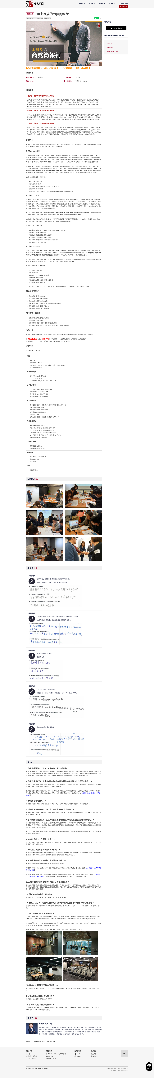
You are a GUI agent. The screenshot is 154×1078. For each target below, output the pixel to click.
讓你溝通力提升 (30, 18)
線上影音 (92, 3)
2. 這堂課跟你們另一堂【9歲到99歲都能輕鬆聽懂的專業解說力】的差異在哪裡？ (58, 781)
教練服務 (102, 3)
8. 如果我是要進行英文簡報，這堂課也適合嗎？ (45, 860)
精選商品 (112, 3)
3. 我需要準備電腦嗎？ (35, 801)
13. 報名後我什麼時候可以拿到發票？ (41, 985)
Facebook (79, 1054)
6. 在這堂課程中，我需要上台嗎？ (39, 839)
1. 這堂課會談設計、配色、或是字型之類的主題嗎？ (46, 768)
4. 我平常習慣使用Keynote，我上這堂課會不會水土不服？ (49, 809)
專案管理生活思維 (31, 1056)
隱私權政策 (94, 1056)
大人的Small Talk (31, 1058)
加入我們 (93, 1054)
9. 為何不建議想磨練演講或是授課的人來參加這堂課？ (47, 882)
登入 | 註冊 (123, 6)
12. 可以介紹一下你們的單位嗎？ (39, 914)
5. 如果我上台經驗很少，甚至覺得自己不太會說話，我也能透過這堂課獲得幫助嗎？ (59, 820)
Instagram (79, 1056)
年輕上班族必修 (39, 18)
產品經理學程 (47, 18)
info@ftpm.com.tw (51, 1058)
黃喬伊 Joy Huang (45, 1024)
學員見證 (124, 3)
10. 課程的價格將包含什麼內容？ (39, 894)
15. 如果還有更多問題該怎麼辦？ (39, 1005)
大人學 (28, 1054)
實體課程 (82, 3)
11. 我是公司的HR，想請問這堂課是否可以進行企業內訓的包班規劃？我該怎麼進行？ (60, 903)
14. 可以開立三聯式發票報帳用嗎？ (40, 996)
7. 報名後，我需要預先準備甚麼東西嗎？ (42, 850)
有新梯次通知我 (117, 28)
